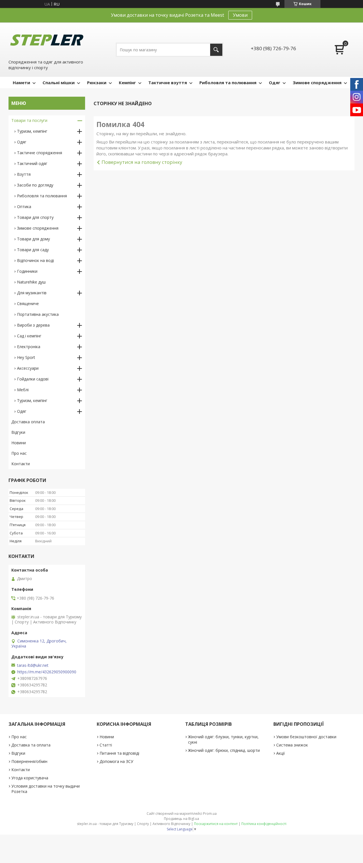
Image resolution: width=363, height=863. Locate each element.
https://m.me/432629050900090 (46, 671)
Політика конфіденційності (263, 823)
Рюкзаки (96, 82)
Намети (21, 82)
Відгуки (18, 432)
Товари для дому (33, 239)
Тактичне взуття (167, 82)
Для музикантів (32, 292)
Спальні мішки (59, 82)
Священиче (28, 303)
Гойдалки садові (32, 379)
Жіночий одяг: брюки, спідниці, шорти (224, 750)
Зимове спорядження (317, 82)
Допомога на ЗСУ (116, 761)
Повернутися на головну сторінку (142, 162)
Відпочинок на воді (35, 260)
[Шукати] (216, 50)
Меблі (23, 389)
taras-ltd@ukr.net (32, 665)
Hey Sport (26, 357)
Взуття (24, 174)
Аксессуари (28, 368)
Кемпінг (127, 82)
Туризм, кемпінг (32, 131)
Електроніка (28, 346)
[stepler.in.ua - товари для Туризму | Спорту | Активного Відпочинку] (47, 40)
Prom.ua (210, 813)
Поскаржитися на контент (216, 823)
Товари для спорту (35, 217)
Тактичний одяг (32, 163)
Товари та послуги (29, 120)
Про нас (19, 453)
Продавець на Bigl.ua (181, 818)
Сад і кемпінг (29, 336)
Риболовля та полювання (227, 82)
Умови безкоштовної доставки (306, 736)
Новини (18, 442)
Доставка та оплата (30, 745)
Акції (280, 753)
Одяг (274, 82)
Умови (240, 15)
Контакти (20, 463)
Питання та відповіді (119, 753)
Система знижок (292, 745)
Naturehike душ (31, 282)
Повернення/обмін (29, 761)
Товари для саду (33, 249)
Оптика (24, 206)
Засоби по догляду (35, 185)
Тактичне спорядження (39, 152)
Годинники (27, 271)
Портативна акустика (38, 314)
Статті (106, 745)
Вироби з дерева (33, 325)
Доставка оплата (28, 421)
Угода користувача (29, 777)
